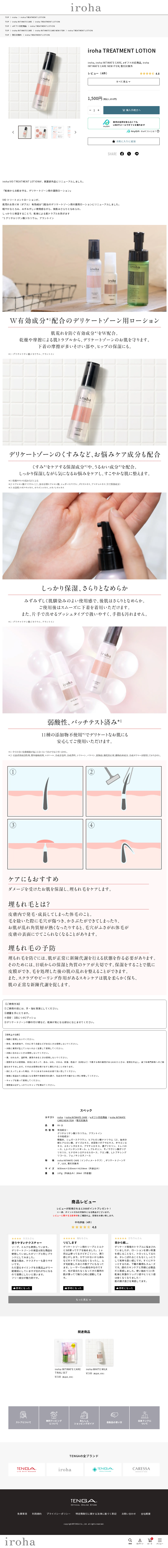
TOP (7, 17)
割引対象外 (17, 35)
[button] (24, 132)
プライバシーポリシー (59, 1513)
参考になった (23, 1288)
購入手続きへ (133, 110)
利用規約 (37, 1513)
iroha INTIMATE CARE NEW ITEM (50, 30)
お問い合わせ (129, 1513)
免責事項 (22, 1513)
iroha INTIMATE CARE (22, 21)
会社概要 (146, 1513)
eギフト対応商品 (19, 26)
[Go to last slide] (13, 132)
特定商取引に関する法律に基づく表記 (96, 1513)
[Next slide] (75, 132)
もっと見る (82, 1299)
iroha (15, 17)
